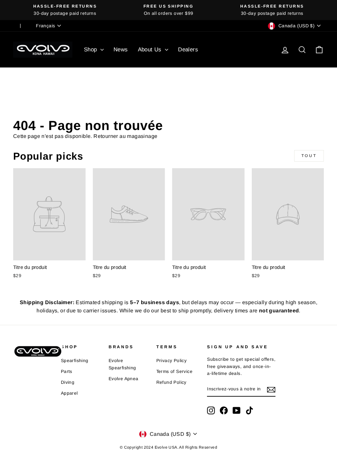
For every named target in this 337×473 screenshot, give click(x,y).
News (121, 49)
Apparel (69, 393)
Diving (67, 382)
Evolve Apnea (124, 378)
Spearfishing (75, 360)
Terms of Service (174, 371)
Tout (309, 155)
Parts (66, 371)
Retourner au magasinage (125, 136)
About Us (151, 49)
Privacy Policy (171, 360)
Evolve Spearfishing (122, 364)
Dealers (188, 49)
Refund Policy (171, 382)
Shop (91, 49)
